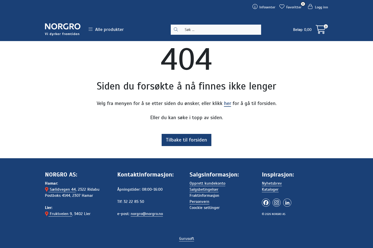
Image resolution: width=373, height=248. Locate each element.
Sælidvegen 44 (62, 189)
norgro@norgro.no (147, 213)
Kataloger (270, 189)
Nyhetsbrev (272, 183)
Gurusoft (186, 238)
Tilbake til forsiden (186, 140)
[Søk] (176, 30)
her (227, 103)
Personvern (199, 201)
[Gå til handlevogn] (321, 31)
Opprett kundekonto (207, 183)
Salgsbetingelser (204, 189)
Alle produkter (108, 29)
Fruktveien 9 (60, 213)
